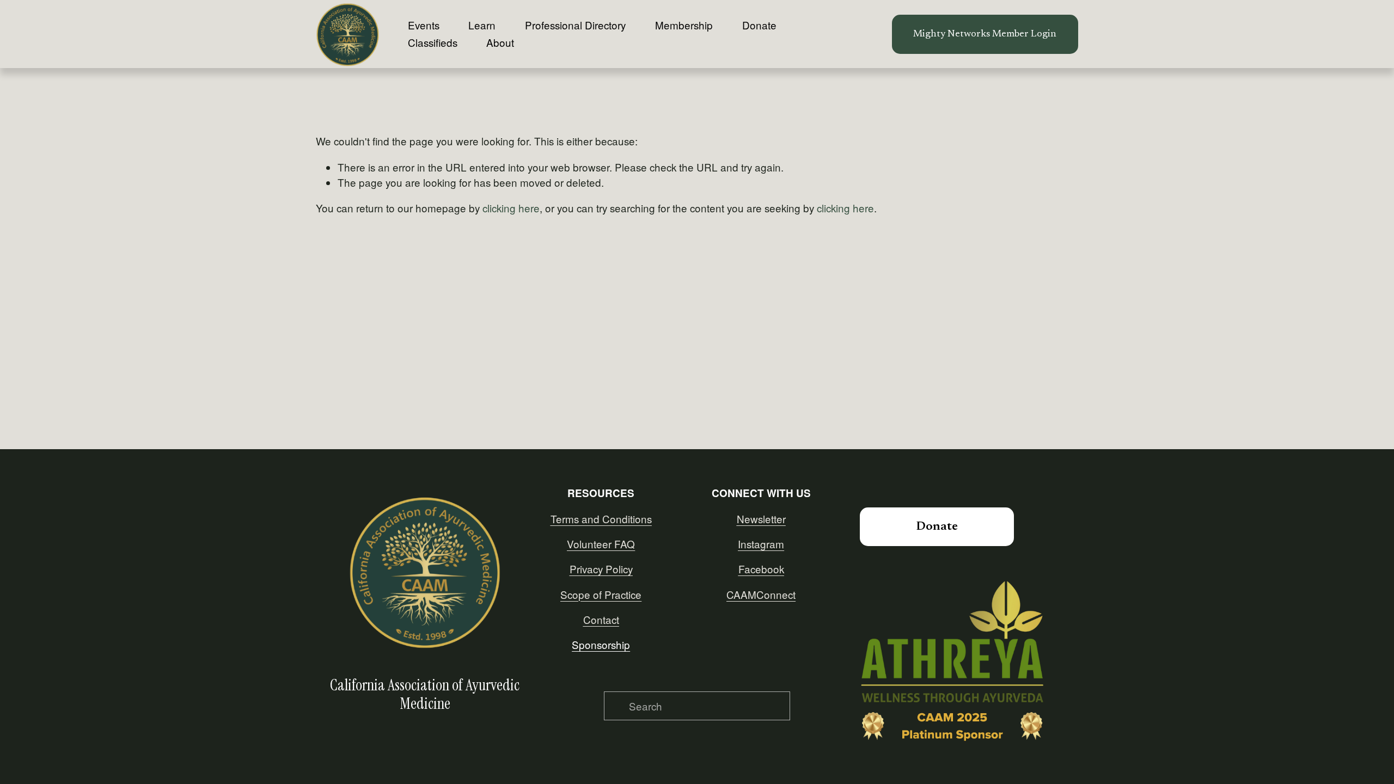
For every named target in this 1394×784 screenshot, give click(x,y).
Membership (684, 24)
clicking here (511, 207)
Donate (759, 24)
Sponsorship (601, 644)
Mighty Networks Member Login (984, 34)
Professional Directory (575, 24)
